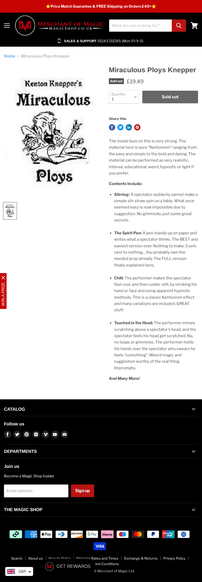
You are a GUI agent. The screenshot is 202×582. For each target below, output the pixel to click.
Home (9, 56)
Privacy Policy (174, 558)
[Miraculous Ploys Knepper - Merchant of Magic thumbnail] (10, 210)
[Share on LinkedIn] (129, 127)
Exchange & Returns (141, 558)
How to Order (59, 558)
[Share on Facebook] (112, 127)
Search (16, 558)
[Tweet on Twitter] (120, 127)
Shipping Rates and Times (97, 558)
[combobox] (140, 26)
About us (35, 558)
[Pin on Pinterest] (137, 127)
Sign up (82, 490)
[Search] (179, 26)
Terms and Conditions (101, 564)
